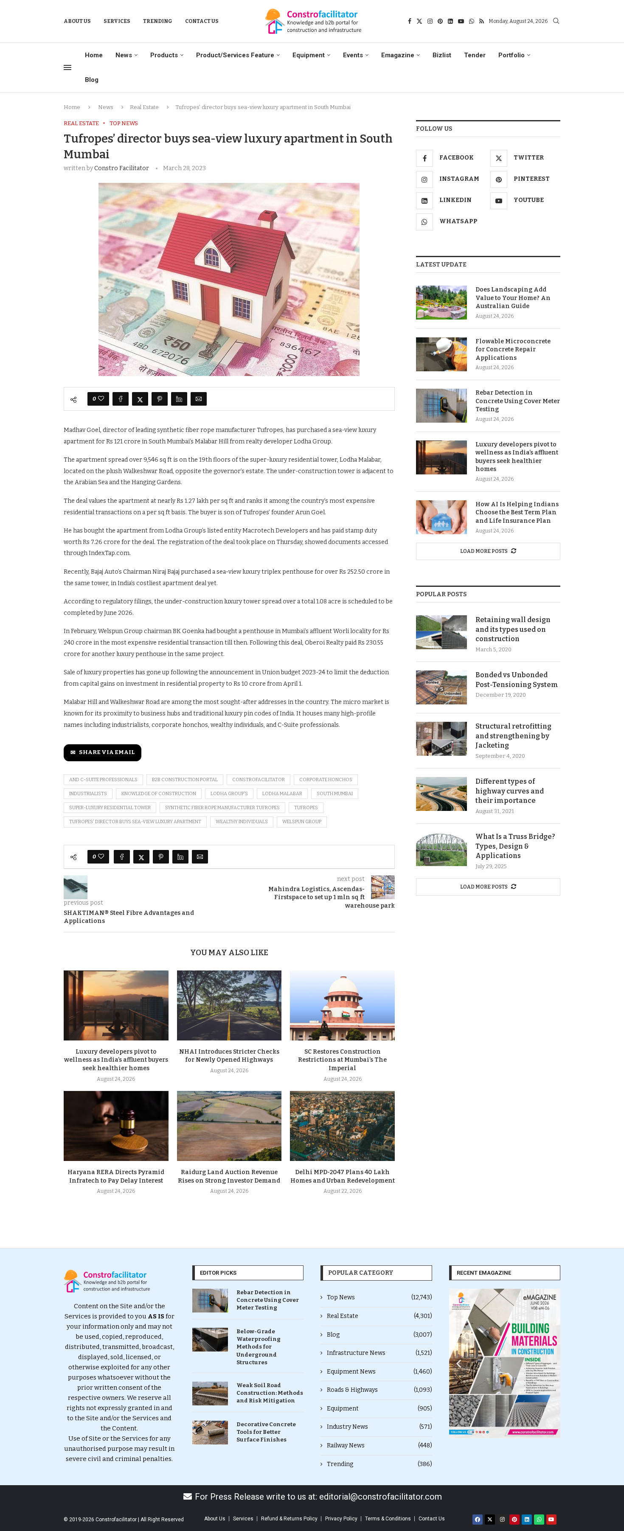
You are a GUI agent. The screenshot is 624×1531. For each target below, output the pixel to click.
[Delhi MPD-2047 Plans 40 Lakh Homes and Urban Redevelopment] (342, 1126)
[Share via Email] (199, 399)
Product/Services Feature (235, 55)
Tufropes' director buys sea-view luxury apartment (135, 821)
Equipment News (379, 1371)
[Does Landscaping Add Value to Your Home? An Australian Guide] (441, 303)
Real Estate (144, 107)
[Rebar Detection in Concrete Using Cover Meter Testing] (441, 406)
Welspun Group (301, 821)
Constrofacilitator (258, 779)
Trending (157, 21)
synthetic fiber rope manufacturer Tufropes (222, 807)
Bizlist (442, 55)
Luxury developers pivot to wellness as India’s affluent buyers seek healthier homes (116, 1060)
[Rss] (481, 21)
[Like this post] (101, 399)
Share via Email (107, 752)
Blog (91, 80)
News (123, 55)
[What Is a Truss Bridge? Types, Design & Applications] (441, 849)
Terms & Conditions (388, 1519)
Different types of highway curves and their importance (509, 791)
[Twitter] (419, 21)
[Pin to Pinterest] (160, 399)
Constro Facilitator (121, 168)
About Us (77, 21)
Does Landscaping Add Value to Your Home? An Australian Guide (513, 298)
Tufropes (306, 807)
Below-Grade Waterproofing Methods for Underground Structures (258, 1347)
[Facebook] (410, 21)
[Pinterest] (440, 21)
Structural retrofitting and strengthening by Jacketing (513, 735)
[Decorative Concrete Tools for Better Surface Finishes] (210, 1432)
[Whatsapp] (472, 21)
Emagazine (397, 55)
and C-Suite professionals (103, 779)
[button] (458, 1363)
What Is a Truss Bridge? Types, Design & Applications (515, 846)
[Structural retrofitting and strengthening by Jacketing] (441, 739)
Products (164, 55)
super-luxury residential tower (110, 807)
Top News (379, 1297)
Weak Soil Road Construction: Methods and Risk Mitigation (269, 1393)
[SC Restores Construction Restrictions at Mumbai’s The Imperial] (342, 1005)
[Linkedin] (450, 21)
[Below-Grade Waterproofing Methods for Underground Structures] (210, 1340)
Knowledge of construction (158, 793)
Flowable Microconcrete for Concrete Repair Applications (513, 350)
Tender (475, 55)
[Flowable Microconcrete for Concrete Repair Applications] (441, 354)
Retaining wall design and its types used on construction (513, 629)
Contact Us (202, 21)
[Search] (556, 21)
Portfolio (511, 55)
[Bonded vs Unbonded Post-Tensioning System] (441, 687)
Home (94, 55)
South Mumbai (335, 793)
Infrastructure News (379, 1353)
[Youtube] (461, 21)
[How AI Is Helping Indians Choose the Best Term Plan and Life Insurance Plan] (441, 517)
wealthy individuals (242, 821)
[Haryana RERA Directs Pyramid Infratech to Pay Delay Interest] (116, 1126)
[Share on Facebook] (120, 399)
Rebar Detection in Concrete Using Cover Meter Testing (517, 401)
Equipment (308, 55)
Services (117, 21)
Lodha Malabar (282, 793)
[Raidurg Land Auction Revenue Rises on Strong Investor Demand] (229, 1126)
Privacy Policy (341, 1519)
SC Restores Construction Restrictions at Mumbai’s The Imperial (342, 1060)
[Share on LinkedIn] (179, 399)
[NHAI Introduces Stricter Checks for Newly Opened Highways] (229, 1005)
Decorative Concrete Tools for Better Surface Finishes (266, 1432)
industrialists (88, 793)
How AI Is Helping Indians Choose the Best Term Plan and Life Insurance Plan (517, 512)
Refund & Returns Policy (289, 1519)
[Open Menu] (67, 67)
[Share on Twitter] (140, 399)
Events (353, 55)
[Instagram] (430, 21)
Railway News (379, 1445)
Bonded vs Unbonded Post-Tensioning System (516, 679)
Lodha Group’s (229, 793)
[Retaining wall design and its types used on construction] (441, 632)
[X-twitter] (490, 1519)
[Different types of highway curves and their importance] (441, 794)
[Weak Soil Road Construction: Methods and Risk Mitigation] (210, 1393)
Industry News (379, 1426)
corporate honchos (325, 779)
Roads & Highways (379, 1390)
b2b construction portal (185, 779)
